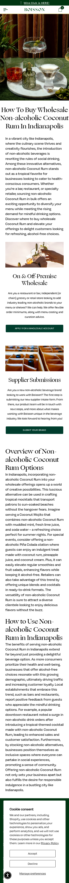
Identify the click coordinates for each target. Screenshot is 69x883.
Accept (32, 853)
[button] (8, 875)
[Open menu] (9, 9)
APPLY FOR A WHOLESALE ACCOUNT (34, 328)
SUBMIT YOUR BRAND (34, 430)
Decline (33, 864)
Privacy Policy (50, 843)
